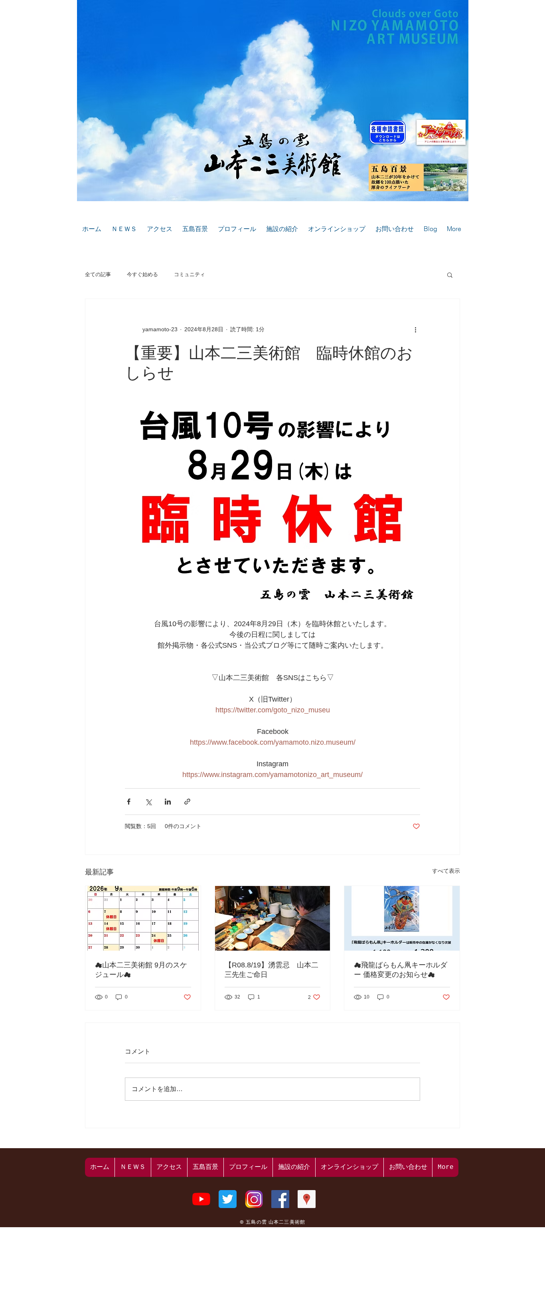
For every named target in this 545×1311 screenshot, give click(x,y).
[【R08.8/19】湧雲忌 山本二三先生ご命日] (272, 918)
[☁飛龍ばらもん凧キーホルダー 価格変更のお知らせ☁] (402, 918)
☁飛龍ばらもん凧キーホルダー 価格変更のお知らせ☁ (400, 970)
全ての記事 (98, 274)
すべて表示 (446, 871)
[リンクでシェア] (187, 801)
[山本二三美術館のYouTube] (201, 1199)
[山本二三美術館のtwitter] (228, 1199)
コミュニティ (189, 274)
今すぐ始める (142, 274)
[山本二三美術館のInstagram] (254, 1199)
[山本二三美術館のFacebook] (280, 1199)
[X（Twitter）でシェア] (148, 801)
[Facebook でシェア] (128, 801)
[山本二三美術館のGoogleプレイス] (307, 1199)
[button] (450, 274)
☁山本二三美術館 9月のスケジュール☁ (141, 970)
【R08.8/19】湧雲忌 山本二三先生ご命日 (271, 970)
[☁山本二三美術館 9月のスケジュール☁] (143, 918)
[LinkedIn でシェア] (168, 801)
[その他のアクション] (415, 329)
